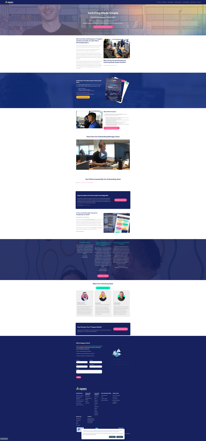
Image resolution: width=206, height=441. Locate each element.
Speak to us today (103, 276)
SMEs (102, 397)
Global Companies (104, 400)
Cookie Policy (115, 397)
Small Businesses (104, 395)
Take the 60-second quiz (121, 329)
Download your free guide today (82, 92)
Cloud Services (78, 403)
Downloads (78, 425)
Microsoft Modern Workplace (79, 398)
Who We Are (159, 2)
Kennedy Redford (86, 205)
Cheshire (95, 401)
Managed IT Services (79, 395)
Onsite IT (86, 401)
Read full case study (120, 200)
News (77, 423)
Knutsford (96, 403)
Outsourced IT (87, 396)
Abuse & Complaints (116, 400)
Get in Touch (199, 2)
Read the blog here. (80, 231)
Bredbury (96, 400)
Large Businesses (104, 398)
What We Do (164, 2)
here (116, 65)
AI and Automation (79, 401)
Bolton (95, 398)
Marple (95, 408)
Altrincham (96, 396)
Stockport (96, 411)
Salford (95, 409)
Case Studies (78, 420)
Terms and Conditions (116, 395)
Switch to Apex (193, 2)
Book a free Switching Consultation (103, 27)
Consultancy (87, 403)
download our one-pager (97, 227)
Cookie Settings (4, 438)
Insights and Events (178, 2)
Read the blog (79, 227)
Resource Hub (78, 418)
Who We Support (170, 2)
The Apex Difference (185, 2)
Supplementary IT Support (88, 399)
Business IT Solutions (79, 404)
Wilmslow (96, 414)
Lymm (95, 405)
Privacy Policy (115, 398)
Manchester (96, 406)
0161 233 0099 (89, 422)
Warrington (96, 413)
